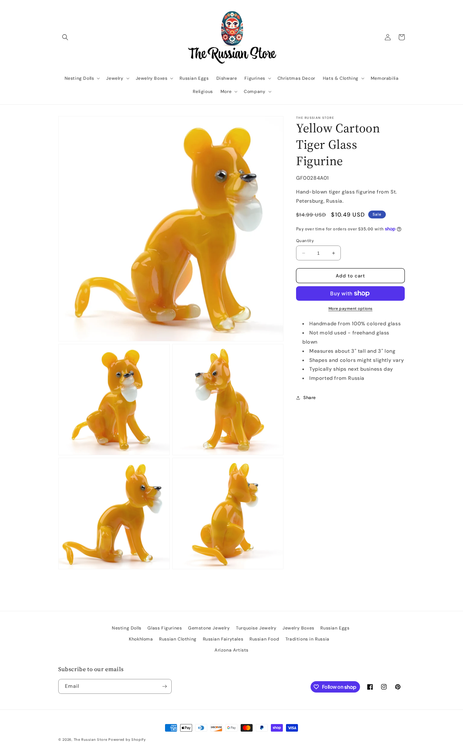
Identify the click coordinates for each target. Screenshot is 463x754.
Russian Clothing (178, 639)
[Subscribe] (164, 686)
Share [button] (309, 397)
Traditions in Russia (307, 639)
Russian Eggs (334, 628)
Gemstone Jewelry (209, 628)
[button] (65, 37)
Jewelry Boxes (298, 628)
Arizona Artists (231, 650)
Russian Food (264, 639)
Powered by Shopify (127, 739)
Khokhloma (141, 639)
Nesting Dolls (126, 628)
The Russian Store (90, 739)
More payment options (351, 308)
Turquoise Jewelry (256, 628)
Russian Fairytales (223, 639)
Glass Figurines (164, 628)
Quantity (305, 240)
